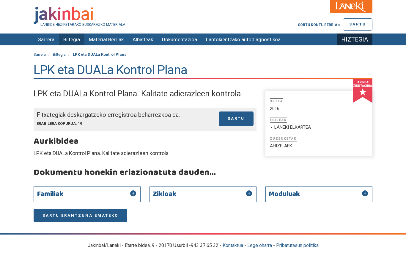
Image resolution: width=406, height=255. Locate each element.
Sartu (357, 24)
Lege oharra (259, 245)
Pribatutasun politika (297, 245)
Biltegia (71, 39)
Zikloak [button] (164, 194)
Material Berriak (106, 39)
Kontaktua (233, 245)
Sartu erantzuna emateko (80, 215)
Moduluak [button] (284, 194)
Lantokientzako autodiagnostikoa (243, 39)
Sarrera (46, 39)
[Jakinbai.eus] (203, 15)
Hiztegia (354, 39)
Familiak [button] (50, 194)
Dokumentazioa (179, 39)
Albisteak (143, 39)
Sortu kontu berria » (319, 25)
